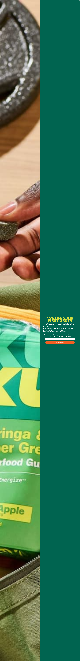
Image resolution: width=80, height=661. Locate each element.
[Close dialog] (79, 1)
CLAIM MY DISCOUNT (60, 342)
